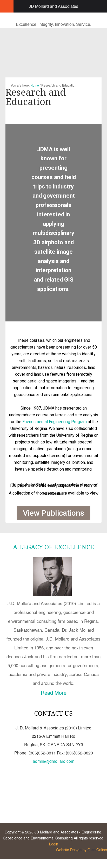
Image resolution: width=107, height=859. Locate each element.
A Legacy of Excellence (53, 547)
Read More (53, 692)
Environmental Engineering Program (54, 421)
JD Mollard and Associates (53, 6)
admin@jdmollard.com (53, 761)
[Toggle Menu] (7, 6)
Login (53, 843)
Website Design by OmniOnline (81, 849)
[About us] (53, 594)
